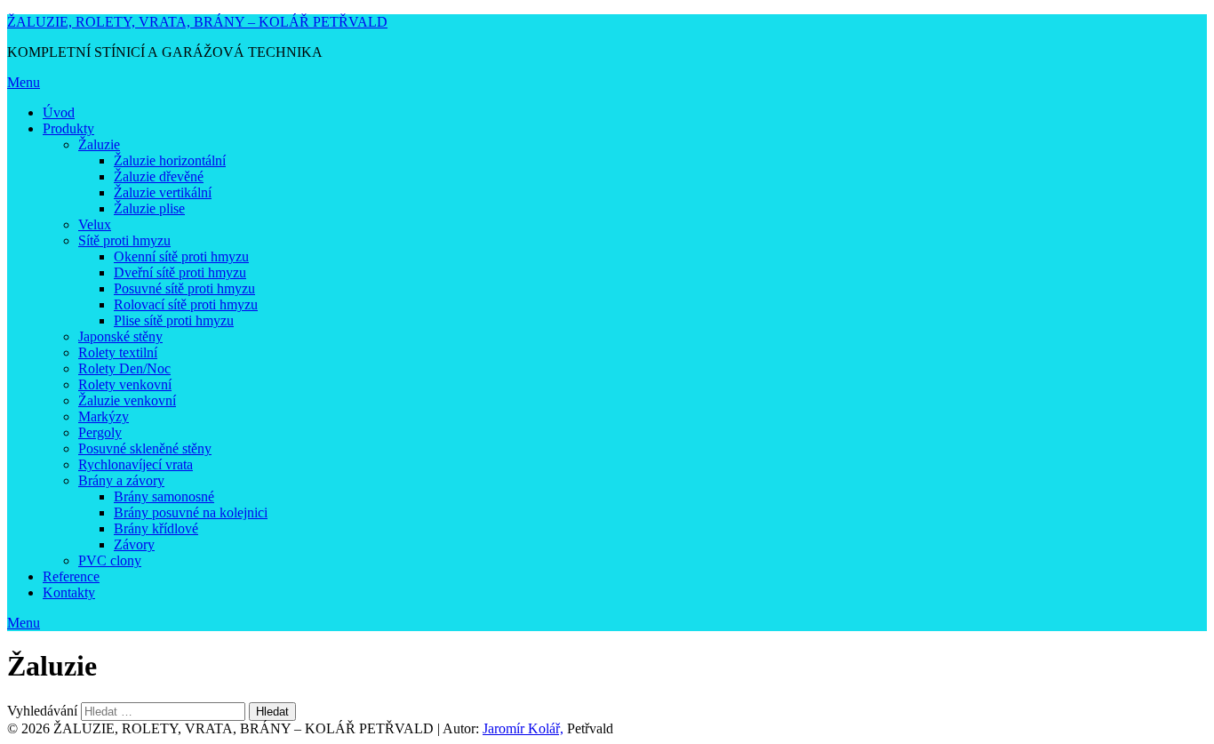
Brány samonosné (164, 496)
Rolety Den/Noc (124, 368)
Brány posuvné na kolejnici (191, 512)
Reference (71, 576)
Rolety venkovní (125, 384)
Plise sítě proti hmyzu (174, 320)
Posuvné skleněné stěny (145, 448)
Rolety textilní (117, 352)
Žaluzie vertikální (163, 192)
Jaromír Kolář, (523, 728)
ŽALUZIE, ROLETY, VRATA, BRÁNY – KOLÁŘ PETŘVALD (197, 21)
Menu (23, 82)
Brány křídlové (156, 528)
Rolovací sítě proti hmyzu (186, 304)
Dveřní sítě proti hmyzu (180, 272)
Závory (134, 544)
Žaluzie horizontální (170, 160)
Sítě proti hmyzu (124, 240)
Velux (94, 224)
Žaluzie (99, 144)
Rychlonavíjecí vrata (135, 464)
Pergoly (100, 432)
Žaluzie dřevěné (159, 176)
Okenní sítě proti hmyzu (181, 256)
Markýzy (103, 416)
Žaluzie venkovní (127, 400)
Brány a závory (121, 480)
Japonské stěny (120, 336)
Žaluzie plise (149, 208)
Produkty (68, 128)
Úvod (59, 112)
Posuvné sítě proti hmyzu (184, 288)
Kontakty (69, 592)
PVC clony (109, 560)
